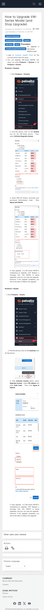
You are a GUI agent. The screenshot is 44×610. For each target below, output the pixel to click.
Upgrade (27, 40)
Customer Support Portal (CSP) (15, 49)
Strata (17, 44)
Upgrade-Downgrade (12, 36)
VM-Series (9, 44)
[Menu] (3, 4)
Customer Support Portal (13, 40)
